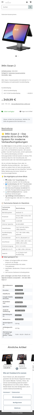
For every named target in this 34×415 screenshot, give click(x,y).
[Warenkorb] (30, 2)
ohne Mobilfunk (19, 293)
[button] (27, 2)
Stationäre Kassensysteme (16, 73)
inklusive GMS (18, 297)
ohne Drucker (18, 290)
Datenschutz (16, 392)
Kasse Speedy (18, 302)
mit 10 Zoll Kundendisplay (18, 93)
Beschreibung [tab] (7, 128)
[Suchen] (30, 7)
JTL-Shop (20, 412)
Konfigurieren (17, 402)
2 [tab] (18, 56)
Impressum (6, 392)
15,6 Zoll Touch (19, 319)
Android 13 (18, 315)
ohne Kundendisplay (10, 90)
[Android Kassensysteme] (8, 2)
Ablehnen (17, 408)
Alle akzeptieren (17, 397)
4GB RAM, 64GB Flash (20, 306)
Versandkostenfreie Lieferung (20, 104)
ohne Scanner (18, 286)
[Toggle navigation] (2, 1)
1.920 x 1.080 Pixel (19, 310)
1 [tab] (16, 56)
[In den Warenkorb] (3, 20)
